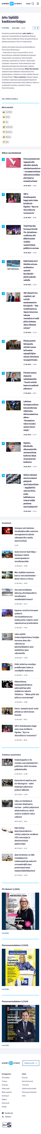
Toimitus (25, 1085)
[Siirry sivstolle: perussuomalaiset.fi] (10, 1125)
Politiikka (5, 28)
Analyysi (5, 1085)
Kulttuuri (5, 1096)
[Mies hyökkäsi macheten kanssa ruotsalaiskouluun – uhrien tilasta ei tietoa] (7, 578)
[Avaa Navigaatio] (37, 3)
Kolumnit (5, 1103)
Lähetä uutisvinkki (29, 1088)
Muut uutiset (7, 1092)
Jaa (35, 28)
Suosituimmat (27, 1081)
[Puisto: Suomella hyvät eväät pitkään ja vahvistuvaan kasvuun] (7, 714)
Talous (4, 1081)
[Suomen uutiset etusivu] (12, 3)
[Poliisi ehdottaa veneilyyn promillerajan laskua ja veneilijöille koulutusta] (7, 669)
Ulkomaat (6, 1088)
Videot (4, 1099)
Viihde (4, 1106)
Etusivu (25, 1077)
